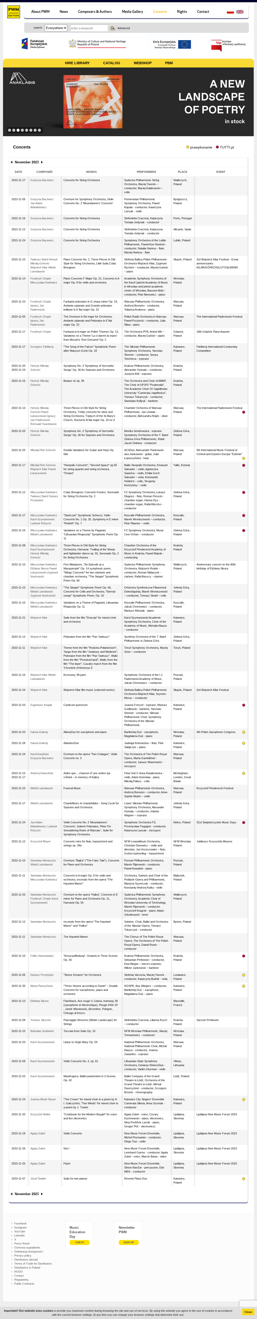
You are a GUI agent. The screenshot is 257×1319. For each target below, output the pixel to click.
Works (91, 171)
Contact (19, 1275)
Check (79, 1242)
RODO (18, 1271)
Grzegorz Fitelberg (41, 346)
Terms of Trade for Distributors (33, 1263)
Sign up (128, 1242)
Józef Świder (38, 1178)
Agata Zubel (37, 1133)
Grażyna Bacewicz (42, 180)
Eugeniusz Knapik (41, 704)
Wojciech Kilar (39, 267)
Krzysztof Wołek (40, 1114)
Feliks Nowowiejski (41, 955)
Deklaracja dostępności (28, 1251)
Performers (146, 171)
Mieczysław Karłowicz (43, 282)
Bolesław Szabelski (42, 1031)
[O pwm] (39, 12)
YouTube (19, 1231)
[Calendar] (161, 12)
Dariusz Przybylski (41, 974)
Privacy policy (22, 1255)
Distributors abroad (26, 1259)
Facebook (20, 1223)
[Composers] (95, 12)
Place (182, 171)
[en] (242, 12)
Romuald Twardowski (43, 423)
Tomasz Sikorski (40, 1019)
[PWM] (13, 12)
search (112, 28)
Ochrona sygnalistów (27, 1247)
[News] (64, 12)
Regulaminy (21, 1279)
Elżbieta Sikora (39, 568)
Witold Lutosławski (41, 534)
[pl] (227, 12)
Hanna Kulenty (39, 732)
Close (248, 1311)
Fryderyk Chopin (40, 278)
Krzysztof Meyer (40, 841)
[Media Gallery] (133, 12)
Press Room (22, 1243)
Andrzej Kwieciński (41, 773)
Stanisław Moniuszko (43, 860)
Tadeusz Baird (39, 259)
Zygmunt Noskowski (42, 595)
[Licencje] (182, 12)
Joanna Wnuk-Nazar (43, 1099)
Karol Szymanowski (42, 519)
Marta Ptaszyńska (41, 985)
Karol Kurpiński (39, 754)
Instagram (20, 1227)
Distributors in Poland (27, 1267)
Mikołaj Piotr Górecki (42, 450)
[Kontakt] (205, 12)
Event (220, 171)
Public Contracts (24, 1283)
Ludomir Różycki (40, 523)
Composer (44, 171)
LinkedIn (19, 1235)
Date (18, 171)
